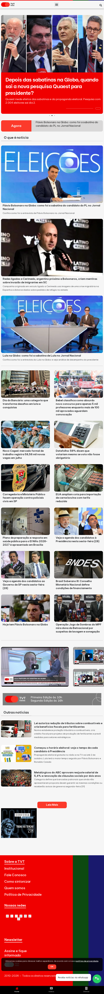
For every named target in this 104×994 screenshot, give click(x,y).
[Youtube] (7, 916)
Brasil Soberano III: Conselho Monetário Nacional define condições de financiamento (74, 585)
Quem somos (14, 888)
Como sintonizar (17, 881)
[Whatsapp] (11, 916)
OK (52, 967)
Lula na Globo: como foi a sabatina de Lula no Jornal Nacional (42, 355)
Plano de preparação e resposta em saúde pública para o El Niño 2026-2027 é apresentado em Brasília (25, 541)
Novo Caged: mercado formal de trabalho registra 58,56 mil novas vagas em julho (24, 454)
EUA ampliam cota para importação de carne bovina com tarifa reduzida (78, 498)
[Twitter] (21, 916)
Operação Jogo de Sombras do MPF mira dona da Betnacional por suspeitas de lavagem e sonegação (78, 628)
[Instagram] (16, 916)
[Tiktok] (29, 916)
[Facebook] (25, 916)
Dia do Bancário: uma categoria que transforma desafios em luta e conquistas (25, 404)
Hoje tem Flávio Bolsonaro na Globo (25, 624)
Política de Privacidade (23, 894)
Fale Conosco (15, 875)
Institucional (14, 868)
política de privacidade (87, 961)
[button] (56, 4)
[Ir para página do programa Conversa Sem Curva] (19, 837)
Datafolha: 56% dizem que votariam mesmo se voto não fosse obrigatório (78, 454)
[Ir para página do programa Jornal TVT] (52, 704)
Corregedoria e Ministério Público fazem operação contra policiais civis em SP (24, 498)
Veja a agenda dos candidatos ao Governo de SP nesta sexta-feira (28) (24, 585)
